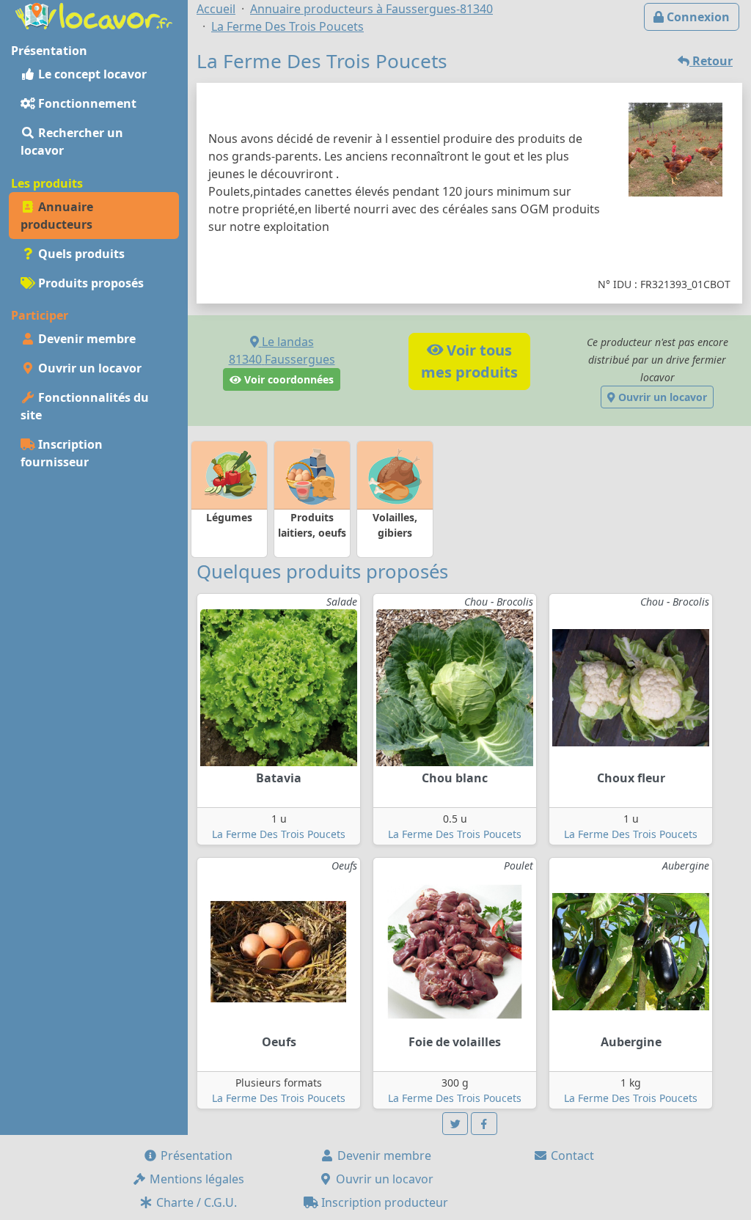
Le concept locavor (91, 74)
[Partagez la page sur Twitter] (455, 1123)
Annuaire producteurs (57, 215)
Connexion (697, 17)
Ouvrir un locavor (88, 368)
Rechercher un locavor (72, 141)
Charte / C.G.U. (195, 1202)
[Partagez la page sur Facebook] (484, 1123)
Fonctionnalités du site (85, 406)
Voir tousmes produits (469, 361)
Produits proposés (89, 283)
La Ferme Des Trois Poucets (278, 834)
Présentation (195, 1155)
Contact (571, 1155)
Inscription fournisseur (62, 453)
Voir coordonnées (287, 379)
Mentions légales (195, 1179)
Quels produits (80, 254)
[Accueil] (93, 15)
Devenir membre (85, 339)
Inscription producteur (383, 1202)
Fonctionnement (85, 103)
